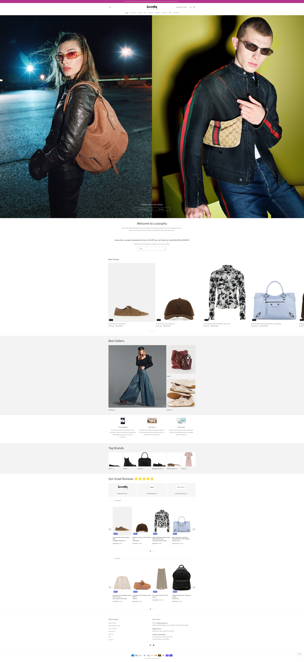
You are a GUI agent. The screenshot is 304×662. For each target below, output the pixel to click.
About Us (110, 634)
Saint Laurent (171, 468)
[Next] (193, 529)
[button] (110, 7)
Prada (183, 468)
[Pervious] (109, 529)
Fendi (125, 468)
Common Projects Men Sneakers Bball (117, 323)
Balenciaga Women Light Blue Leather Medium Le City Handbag (266, 323)
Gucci (110, 468)
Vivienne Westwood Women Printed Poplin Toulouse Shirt (217, 323)
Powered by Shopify (156, 658)
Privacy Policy (111, 631)
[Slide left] (148, 331)
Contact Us (111, 639)
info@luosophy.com (162, 623)
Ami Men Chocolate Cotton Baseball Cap (165, 323)
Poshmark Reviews (180, 493)
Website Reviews (122, 493)
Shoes (169, 410)
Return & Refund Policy (114, 625)
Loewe (140, 468)
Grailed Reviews (151, 493)
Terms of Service (112, 628)
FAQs (109, 637)
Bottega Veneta (157, 468)
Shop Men (161, 209)
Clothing (111, 410)
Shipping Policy (112, 623)
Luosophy (149, 658)
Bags (168, 376)
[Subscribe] (164, 249)
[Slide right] (155, 331)
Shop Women (143, 209)
